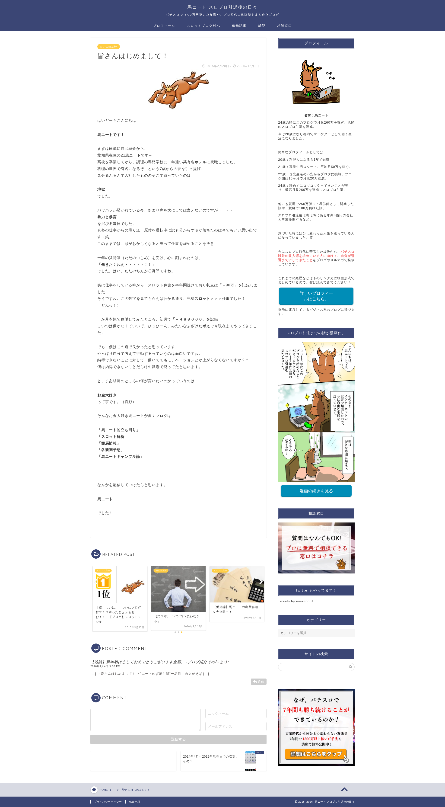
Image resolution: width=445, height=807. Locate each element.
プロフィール (164, 26)
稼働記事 (239, 26)
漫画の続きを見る (316, 491)
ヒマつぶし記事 (109, 46)
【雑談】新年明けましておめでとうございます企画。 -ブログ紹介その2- (154, 662)
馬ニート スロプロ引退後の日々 (222, 7)
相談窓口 (284, 26)
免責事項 (134, 801)
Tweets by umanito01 (296, 601)
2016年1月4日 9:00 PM (105, 666)
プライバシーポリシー (108, 801)
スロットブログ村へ (203, 26)
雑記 (262, 26)
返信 (261, 681)
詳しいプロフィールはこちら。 (316, 296)
